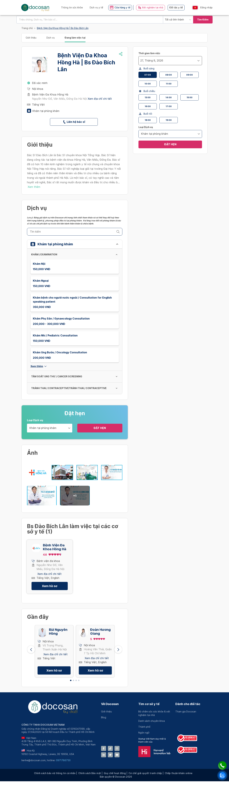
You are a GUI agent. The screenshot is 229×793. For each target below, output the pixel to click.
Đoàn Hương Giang (100, 632)
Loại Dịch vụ (35, 420)
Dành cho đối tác (187, 704)
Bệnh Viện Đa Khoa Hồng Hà (54, 547)
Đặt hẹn (100, 428)
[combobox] (89, 19)
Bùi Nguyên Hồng (58, 632)
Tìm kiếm (203, 19)
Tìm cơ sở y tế (148, 704)
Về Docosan (110, 704)
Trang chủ (27, 28)
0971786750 (63, 760)
